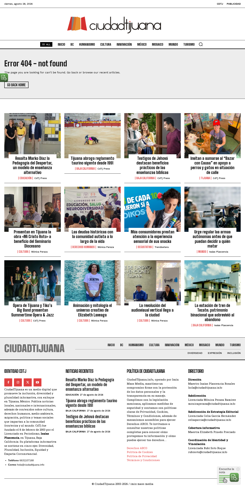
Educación (26, 178)
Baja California (85, 168)
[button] (200, 44)
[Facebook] (8, 382)
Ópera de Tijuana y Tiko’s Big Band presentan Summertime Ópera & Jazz (32, 310)
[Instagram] (18, 382)
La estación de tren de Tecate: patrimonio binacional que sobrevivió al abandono (212, 312)
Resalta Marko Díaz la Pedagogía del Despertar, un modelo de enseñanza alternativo (32, 165)
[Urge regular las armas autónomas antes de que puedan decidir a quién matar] (212, 209)
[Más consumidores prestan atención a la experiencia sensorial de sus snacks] (152, 209)
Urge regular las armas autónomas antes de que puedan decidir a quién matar (212, 238)
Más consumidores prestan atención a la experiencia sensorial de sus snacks (152, 236)
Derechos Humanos (83, 247)
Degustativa (145, 247)
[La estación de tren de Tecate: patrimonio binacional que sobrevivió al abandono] (212, 282)
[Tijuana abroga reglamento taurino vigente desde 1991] (92, 135)
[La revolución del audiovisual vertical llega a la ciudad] (152, 282)
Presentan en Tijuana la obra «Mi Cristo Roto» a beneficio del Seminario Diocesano (32, 238)
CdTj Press (40, 178)
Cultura (23, 251)
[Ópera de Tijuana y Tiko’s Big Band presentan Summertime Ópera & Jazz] (32, 282)
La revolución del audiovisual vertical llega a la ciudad (152, 310)
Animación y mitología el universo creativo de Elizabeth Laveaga (92, 310)
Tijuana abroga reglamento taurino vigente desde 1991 (92, 160)
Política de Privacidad (142, 456)
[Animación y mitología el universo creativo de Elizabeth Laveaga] (92, 282)
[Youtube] (37, 382)
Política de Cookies (140, 452)
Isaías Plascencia (218, 251)
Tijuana (205, 178)
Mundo (202, 251)
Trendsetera (162, 247)
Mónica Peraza (39, 251)
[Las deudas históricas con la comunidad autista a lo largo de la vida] (92, 209)
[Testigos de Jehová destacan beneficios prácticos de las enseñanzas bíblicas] (152, 135)
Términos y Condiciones (143, 460)
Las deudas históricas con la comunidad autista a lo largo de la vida (92, 236)
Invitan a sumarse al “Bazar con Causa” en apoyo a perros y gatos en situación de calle (212, 165)
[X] (28, 382)
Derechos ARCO (137, 448)
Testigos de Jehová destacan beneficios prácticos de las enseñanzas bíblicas (152, 165)
